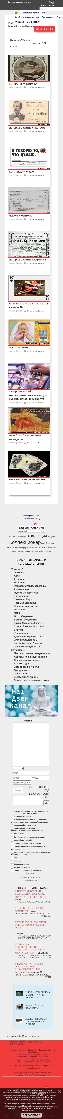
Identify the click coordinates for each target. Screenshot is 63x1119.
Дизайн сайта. (19, 834)
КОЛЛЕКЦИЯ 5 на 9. (21, 171)
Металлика (20, 609)
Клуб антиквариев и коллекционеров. (29, 837)
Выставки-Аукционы (26, 677)
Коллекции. (18, 861)
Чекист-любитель (20, 215)
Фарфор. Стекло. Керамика (30, 585)
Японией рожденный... (23, 840)
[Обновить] (45, 768)
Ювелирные (21, 633)
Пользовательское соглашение (17, 1099)
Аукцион (19, 21)
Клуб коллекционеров (27, 17)
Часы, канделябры (25, 602)
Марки (17, 612)
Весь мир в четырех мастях (27, 479)
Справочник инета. (21, 864)
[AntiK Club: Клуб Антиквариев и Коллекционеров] (16, 12)
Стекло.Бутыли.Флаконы (29, 626)
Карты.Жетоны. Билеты (35, 87)
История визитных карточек (27, 259)
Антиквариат (21, 589)
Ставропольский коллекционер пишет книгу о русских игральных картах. (28, 395)
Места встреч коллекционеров (32, 653)
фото (29, 547)
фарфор (22, 547)
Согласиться (31, 1115)
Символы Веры (23, 599)
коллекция (37, 535)
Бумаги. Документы (25, 619)
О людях (19, 572)
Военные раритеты (25, 606)
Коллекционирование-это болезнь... (28, 870)
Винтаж (18, 629)
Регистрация (48, 5)
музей (44, 543)
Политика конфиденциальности (40, 1099)
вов (33, 548)
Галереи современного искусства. (27, 843)
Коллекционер (25, 541)
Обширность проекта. (22, 816)
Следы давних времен (27, 660)
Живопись (20, 582)
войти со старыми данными (16, 1097)
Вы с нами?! (33, 21)
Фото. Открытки (23, 616)
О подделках (21, 670)
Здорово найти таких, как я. (25, 825)
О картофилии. (19, 347)
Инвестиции (21, 673)
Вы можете (48, 17)
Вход (52, 2)
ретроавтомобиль (45, 551)
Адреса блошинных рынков (30, 656)
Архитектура (21, 663)
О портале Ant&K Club (33, 12)
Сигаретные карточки (23, 83)
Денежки (19, 579)
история (30, 551)
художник (19, 536)
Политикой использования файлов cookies (34, 1108)
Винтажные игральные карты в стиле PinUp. (28, 305)
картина (51, 543)
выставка (13, 547)
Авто (36, 551)
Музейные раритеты (26, 592)
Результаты (25, 877)
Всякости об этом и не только (31, 680)
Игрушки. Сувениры (26, 639)
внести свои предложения (31, 1065)
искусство (40, 547)
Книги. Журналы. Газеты (28, 623)
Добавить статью (44, 29)
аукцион (51, 536)
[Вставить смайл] (48, 768)
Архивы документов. (22, 867)
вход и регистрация (39, 1093)
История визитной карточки (27, 127)
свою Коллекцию (25, 1054)
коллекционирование (19, 551)
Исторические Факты (26, 666)
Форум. (16, 858)
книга (25, 536)
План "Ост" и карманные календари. (25, 437)
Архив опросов (35, 877)
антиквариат (51, 547)
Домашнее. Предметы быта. (30, 636)
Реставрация (21, 596)
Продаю (11, 536)
